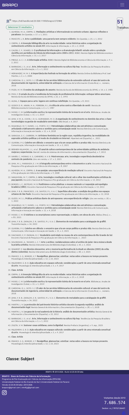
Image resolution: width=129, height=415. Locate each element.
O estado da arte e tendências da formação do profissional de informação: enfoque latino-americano (64, 94)
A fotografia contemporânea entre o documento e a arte (65, 164)
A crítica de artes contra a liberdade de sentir (70, 105)
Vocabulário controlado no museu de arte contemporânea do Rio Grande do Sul (76, 235)
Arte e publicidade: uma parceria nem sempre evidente (50, 39)
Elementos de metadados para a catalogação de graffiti (81, 222)
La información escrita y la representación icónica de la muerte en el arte (57, 112)
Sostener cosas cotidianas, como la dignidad (43, 325)
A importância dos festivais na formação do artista (53, 73)
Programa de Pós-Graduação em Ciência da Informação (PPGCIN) (31, 379)
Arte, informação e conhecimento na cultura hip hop (56, 67)
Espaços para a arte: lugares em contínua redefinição (44, 101)
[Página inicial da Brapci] (10, 4)
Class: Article (17, 270)
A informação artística (37, 60)
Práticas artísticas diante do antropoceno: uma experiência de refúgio (57, 198)
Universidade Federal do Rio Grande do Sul (20, 382)
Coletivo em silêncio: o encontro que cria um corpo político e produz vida (58, 143)
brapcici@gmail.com (11, 388)
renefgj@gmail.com (30, 388)
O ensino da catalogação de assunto (39, 90)
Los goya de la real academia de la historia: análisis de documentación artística (59, 312)
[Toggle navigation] (122, 4)
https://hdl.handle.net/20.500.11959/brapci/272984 (37, 21)
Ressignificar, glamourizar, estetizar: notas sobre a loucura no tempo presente (72, 256)
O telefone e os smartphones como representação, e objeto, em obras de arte (59, 215)
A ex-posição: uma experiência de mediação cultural (59, 171)
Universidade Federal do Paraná (55, 382)
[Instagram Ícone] (4, 394)
